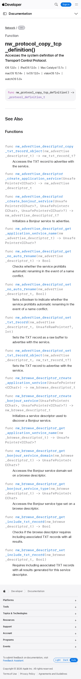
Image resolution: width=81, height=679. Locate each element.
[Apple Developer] (11, 4)
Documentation (20, 14)
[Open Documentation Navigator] (5, 13)
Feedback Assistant (13, 660)
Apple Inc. (28, 668)
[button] (56, 4)
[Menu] (76, 4)
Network (10, 27)
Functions (14, 131)
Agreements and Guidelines (53, 674)
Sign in (66, 4)
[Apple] (5, 591)
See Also (14, 119)
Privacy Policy (27, 674)
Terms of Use (10, 674)
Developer (17, 591)
